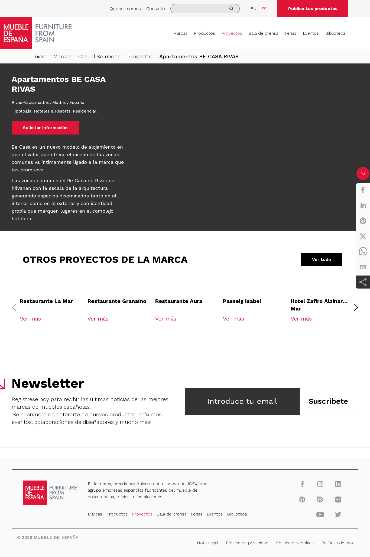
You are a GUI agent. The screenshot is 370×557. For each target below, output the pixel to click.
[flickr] (338, 499)
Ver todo (321, 259)
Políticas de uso (337, 542)
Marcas (180, 33)
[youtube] (320, 514)
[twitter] (362, 236)
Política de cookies (295, 542)
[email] (362, 267)
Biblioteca (335, 33)
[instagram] (320, 484)
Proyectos (232, 33)
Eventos (311, 33)
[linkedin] (362, 205)
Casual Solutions (99, 56)
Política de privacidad (247, 542)
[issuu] (320, 499)
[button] (355, 307)
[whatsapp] (362, 251)
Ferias (290, 33)
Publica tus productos (312, 8)
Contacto (155, 8)
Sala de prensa (263, 33)
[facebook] (362, 189)
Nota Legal (207, 542)
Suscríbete (328, 401)
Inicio (40, 56)
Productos (204, 33)
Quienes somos (125, 8)
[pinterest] (362, 220)
